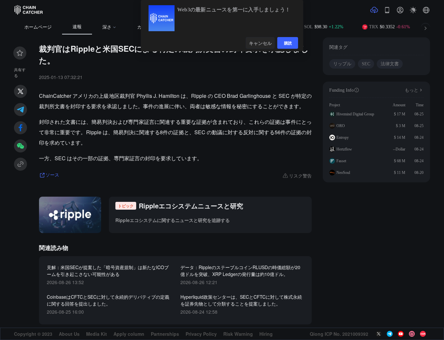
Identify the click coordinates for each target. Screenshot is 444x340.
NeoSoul (343, 172)
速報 (77, 26)
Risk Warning (238, 334)
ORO (340, 126)
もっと (411, 90)
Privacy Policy (201, 334)
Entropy (342, 137)
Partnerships (165, 334)
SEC (366, 63)
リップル (342, 63)
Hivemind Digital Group (355, 114)
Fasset (341, 161)
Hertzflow (344, 149)
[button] (426, 10)
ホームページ (38, 27)
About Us (69, 334)
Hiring (266, 334)
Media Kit (96, 334)
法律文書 (390, 63)
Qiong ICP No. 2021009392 (339, 334)
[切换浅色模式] (413, 10)
